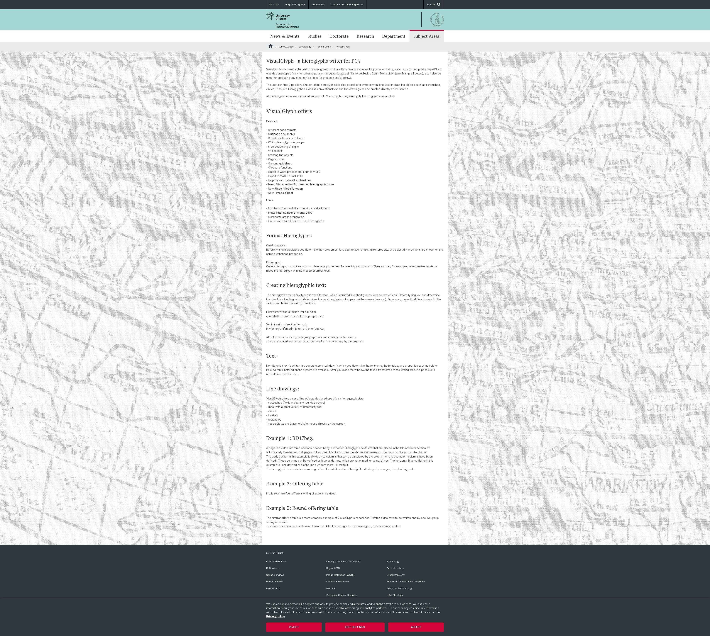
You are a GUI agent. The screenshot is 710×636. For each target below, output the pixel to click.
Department (393, 36)
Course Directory (276, 561)
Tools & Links (323, 46)
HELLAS (330, 588)
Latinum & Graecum (337, 581)
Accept (416, 627)
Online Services (275, 575)
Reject (294, 627)
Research (365, 36)
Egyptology (305, 46)
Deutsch (274, 4)
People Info (272, 588)
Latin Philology (395, 595)
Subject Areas (426, 36)
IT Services (272, 568)
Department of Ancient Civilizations (287, 25)
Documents (318, 4)
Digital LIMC (333, 568)
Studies (314, 36)
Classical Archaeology (399, 588)
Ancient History (395, 568)
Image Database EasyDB (340, 575)
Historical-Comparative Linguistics (406, 581)
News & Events (285, 36)
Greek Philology (396, 575)
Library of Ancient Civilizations (343, 561)
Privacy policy (275, 616)
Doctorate (339, 36)
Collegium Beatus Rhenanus (342, 595)
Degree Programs (295, 4)
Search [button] (431, 4)
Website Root (270, 46)
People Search (274, 581)
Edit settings (355, 627)
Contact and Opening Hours (347, 4)
